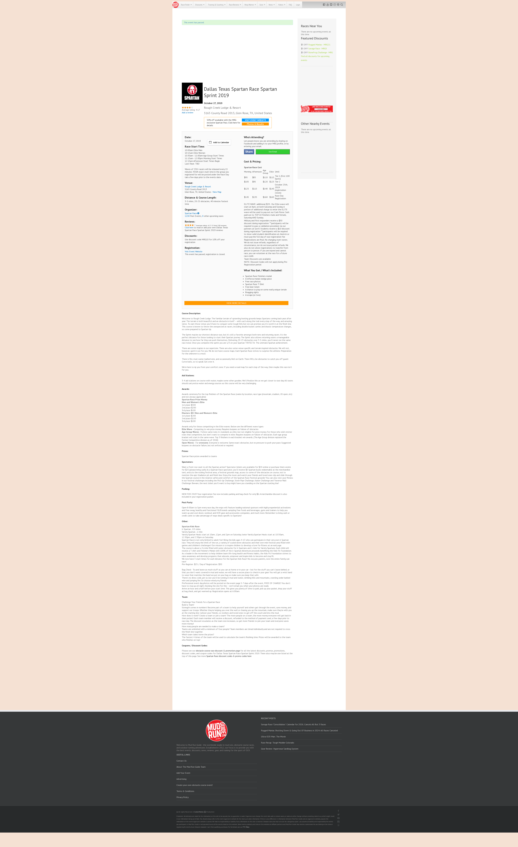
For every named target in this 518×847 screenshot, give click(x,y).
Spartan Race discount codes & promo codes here (228, 656)
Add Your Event (183, 773)
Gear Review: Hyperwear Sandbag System (279, 748)
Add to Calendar (221, 142)
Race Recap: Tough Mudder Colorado (277, 742)
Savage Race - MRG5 (317, 48)
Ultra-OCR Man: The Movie (273, 736)
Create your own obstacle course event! (194, 785)
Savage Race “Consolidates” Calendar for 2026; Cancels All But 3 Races (293, 724)
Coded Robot (199, 812)
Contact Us (181, 760)
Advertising (181, 779)
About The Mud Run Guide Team (191, 766)
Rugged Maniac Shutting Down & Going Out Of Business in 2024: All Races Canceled (299, 730)
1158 (187, 216)
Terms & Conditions (185, 791)
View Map (217, 192)
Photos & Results (255, 124)
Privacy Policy (182, 797)
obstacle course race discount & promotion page (218, 650)
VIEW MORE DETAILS (236, 303)
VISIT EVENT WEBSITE (255, 120)
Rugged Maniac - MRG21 (319, 44)
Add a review (187, 112)
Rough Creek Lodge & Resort (198, 186)
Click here (189, 227)
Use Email (273, 152)
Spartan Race (191, 213)
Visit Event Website (193, 251)
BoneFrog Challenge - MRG (320, 52)
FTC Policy (246, 827)
